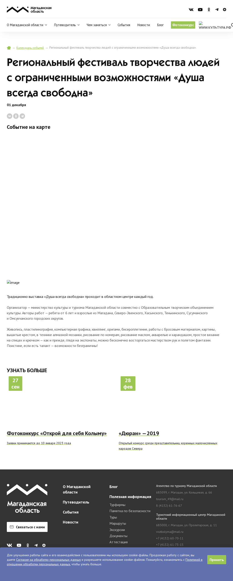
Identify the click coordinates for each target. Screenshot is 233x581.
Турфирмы (117, 504)
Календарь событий (30, 48)
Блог (160, 25)
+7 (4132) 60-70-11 (169, 538)
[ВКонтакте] (9, 116)
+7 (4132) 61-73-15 (169, 545)
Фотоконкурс (183, 25)
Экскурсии (117, 529)
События (124, 25)
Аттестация (118, 542)
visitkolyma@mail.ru (169, 532)
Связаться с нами (30, 527)
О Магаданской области (77, 489)
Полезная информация (130, 496)
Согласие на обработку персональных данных (48, 560)
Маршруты (117, 523)
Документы (118, 536)
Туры (113, 517)
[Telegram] (22, 116)
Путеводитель (76, 502)
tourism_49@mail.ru (169, 499)
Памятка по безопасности (129, 511)
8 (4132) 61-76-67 (169, 506)
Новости (143, 25)
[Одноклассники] (16, 116)
